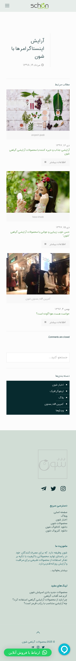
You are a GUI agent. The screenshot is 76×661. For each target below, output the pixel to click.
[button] (28, 652)
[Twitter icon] (43, 647)
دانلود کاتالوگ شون (56, 527)
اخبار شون (58, 384)
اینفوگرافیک (57, 391)
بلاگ (61, 397)
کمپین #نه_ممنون (54, 404)
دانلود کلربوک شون (56, 530)
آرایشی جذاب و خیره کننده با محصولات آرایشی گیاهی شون (39, 152)
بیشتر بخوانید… (58, 570)
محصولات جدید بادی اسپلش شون (48, 592)
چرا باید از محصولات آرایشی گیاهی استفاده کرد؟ (39, 599)
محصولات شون (59, 523)
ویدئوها (60, 410)
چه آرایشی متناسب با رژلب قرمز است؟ (45, 603)
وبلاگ (64, 516)
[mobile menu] (7, 6)
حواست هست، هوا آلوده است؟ (53, 313)
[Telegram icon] (33, 647)
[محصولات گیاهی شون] (39, 6)
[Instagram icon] (38, 647)
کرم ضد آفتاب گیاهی (55, 596)
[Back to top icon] (38, 633)
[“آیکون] (63, 489)
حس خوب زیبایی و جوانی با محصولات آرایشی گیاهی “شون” (40, 234)
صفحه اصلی (60, 512)
